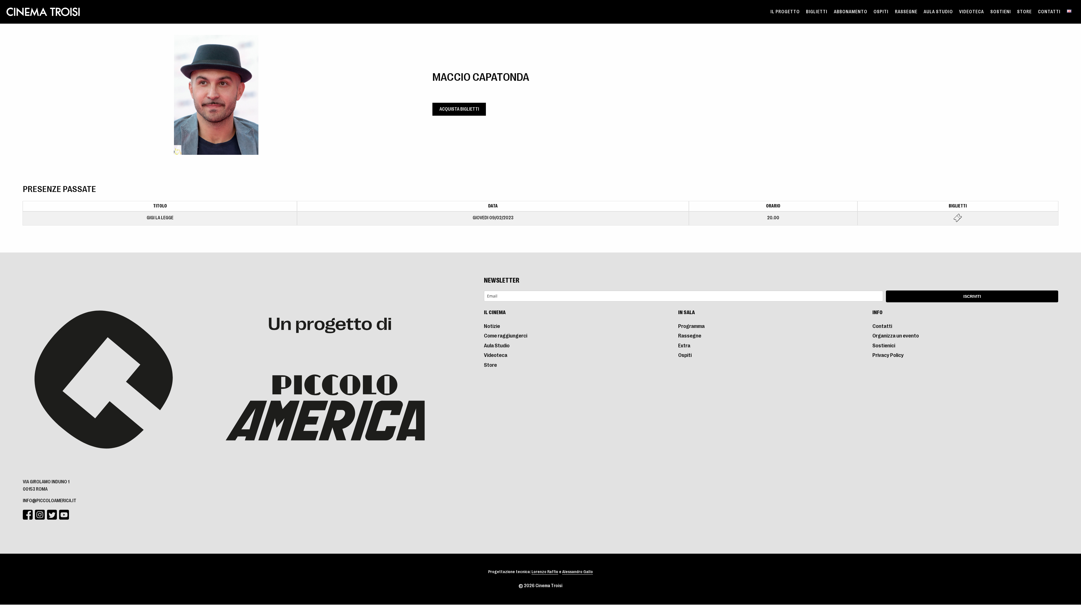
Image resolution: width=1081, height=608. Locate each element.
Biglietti (816, 11)
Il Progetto (785, 11)
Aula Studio (938, 11)
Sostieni (1000, 11)
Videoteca (971, 11)
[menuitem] (785, 11)
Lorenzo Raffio (544, 571)
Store (1024, 11)
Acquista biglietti (459, 109)
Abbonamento (850, 11)
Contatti (1049, 11)
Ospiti (881, 11)
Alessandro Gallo (577, 571)
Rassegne (906, 11)
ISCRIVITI (972, 296)
